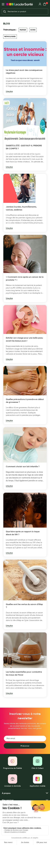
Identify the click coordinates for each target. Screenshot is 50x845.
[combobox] (25, 11)
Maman (23, 30)
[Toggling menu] (3, 4)
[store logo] (19, 4)
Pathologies (10, 36)
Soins (33, 30)
